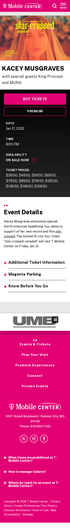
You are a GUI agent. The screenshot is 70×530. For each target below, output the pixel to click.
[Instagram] (34, 439)
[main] (35, 164)
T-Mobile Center (22, 6)
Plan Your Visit (35, 354)
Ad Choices (23, 510)
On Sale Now (17, 160)
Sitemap (28, 514)
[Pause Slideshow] (55, 319)
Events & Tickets (35, 344)
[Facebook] (44, 439)
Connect (35, 375)
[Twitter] (24, 439)
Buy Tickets (35, 99)
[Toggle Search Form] (54, 6)
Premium (35, 111)
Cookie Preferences (26, 505)
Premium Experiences (35, 365)
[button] (6, 322)
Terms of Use (40, 510)
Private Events (35, 386)
